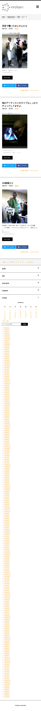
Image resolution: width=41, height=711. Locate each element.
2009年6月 (6, 626)
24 (10, 316)
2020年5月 (6, 392)
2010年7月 (6, 603)
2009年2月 (6, 633)
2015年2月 (6, 504)
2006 (18, 17)
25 (15, 316)
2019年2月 (6, 419)
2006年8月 (6, 687)
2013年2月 (6, 547)
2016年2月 (6, 482)
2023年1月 (6, 342)
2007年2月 (6, 676)
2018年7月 (6, 432)
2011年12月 (7, 572)
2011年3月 (6, 588)
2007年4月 (6, 673)
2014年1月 (6, 527)
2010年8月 (6, 601)
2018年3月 (6, 439)
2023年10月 (7, 338)
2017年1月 (6, 462)
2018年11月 (7, 425)
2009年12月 (7, 615)
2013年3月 (6, 545)
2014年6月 (6, 518)
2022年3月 (6, 356)
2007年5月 (6, 671)
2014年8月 (6, 514)
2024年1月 (6, 333)
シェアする (23, 85)
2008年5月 (6, 649)
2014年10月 (7, 511)
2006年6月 (6, 691)
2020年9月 (6, 385)
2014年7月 (6, 516)
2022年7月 (6, 349)
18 (15, 314)
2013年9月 (6, 534)
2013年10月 (7, 532)
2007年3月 (6, 675)
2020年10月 (7, 383)
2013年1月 (6, 549)
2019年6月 (6, 412)
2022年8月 (6, 347)
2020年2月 (6, 398)
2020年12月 (7, 380)
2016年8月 (6, 471)
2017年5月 (6, 455)
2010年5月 (6, 606)
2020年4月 (6, 394)
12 (20, 312)
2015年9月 (6, 491)
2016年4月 (6, 479)
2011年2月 (6, 590)
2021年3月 (6, 374)
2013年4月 (6, 543)
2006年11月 (7, 682)
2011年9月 (6, 577)
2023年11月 (7, 336)
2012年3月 (6, 567)
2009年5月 (6, 628)
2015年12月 (7, 486)
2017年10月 (7, 448)
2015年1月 (6, 505)
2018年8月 (6, 430)
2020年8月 (6, 387)
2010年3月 (6, 610)
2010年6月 (6, 604)
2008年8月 (6, 644)
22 (36, 314)
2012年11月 (7, 552)
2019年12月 (7, 401)
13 (25, 312)
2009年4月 (6, 630)
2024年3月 (6, 329)
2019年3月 (6, 417)
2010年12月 (7, 594)
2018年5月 (6, 435)
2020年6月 (6, 390)
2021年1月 (6, 378)
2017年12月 (7, 444)
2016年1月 (6, 484)
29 (36, 316)
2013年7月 (6, 538)
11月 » (7, 320)
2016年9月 (6, 470)
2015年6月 (6, 496)
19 (20, 314)
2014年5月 (6, 520)
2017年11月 (7, 446)
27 (25, 316)
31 (10, 318)
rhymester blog (11, 17)
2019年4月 (6, 416)
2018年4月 (6, 437)
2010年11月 (7, 595)
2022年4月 (6, 354)
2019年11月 (7, 403)
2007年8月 (6, 666)
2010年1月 (6, 613)
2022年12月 (7, 344)
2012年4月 (6, 565)
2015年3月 (6, 502)
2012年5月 (6, 563)
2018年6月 (6, 434)
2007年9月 (6, 664)
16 (27, 262)
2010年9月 (6, 599)
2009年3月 (6, 631)
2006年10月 (7, 684)
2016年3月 (6, 480)
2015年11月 (7, 488)
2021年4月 (6, 372)
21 (31, 314)
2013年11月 (7, 531)
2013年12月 (7, 529)
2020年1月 (6, 399)
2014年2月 (6, 525)
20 (25, 314)
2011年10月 (7, 576)
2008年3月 (6, 653)
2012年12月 (7, 550)
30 (4, 318)
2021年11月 (7, 363)
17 (10, 314)
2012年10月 (7, 554)
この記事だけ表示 (24, 90)
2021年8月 (6, 367)
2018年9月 (6, 428)
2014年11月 (7, 509)
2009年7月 (6, 624)
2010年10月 (7, 597)
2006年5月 (6, 693)
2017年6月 (6, 453)
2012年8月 (6, 558)
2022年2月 (6, 358)
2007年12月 (7, 658)
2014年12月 (7, 507)
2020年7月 (6, 389)
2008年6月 (6, 648)
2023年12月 (7, 335)
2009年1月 (6, 635)
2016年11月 (7, 466)
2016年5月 (6, 477)
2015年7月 (6, 495)
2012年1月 (6, 570)
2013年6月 (6, 540)
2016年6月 (6, 475)
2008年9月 (6, 642)
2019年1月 (6, 421)
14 (31, 312)
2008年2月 (6, 655)
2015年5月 (6, 498)
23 (4, 316)
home (3, 17)
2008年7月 (6, 646)
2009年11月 (7, 617)
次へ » (31, 262)
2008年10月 (7, 640)
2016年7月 (6, 473)
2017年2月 (6, 461)
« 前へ (4, 262)
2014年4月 (6, 522)
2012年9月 (6, 556)
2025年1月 (6, 327)
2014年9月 (6, 513)
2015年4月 (6, 500)
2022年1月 (6, 360)
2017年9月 (6, 450)
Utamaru (16, 29)
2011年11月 (7, 574)
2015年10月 (7, 489)
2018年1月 (6, 443)
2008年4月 (6, 651)
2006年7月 (6, 689)
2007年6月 (6, 669)
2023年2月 (6, 340)
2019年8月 (6, 408)
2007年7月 (6, 667)
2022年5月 (6, 353)
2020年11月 (7, 381)
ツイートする (10, 85)
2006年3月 (6, 696)
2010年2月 (6, 612)
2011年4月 (6, 586)
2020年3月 (6, 396)
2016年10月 (7, 468)
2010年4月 (6, 608)
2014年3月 (6, 523)
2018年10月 (7, 426)
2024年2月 (6, 331)
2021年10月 (7, 365)
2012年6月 (6, 561)
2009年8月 (6, 622)
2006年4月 (6, 694)
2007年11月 (7, 660)
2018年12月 (7, 423)
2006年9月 (6, 685)
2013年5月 (6, 541)
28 (31, 316)
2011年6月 (6, 583)
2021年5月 (6, 371)
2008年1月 (6, 657)
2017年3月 (6, 459)
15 (36, 312)
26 (20, 316)
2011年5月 (6, 585)
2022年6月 (6, 351)
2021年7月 (6, 369)
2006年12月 (7, 680)
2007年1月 (6, 678)
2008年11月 (7, 639)
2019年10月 (7, 405)
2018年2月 (6, 441)
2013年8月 (6, 536)
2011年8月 (6, 579)
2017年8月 (6, 452)
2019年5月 (6, 414)
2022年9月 (6, 345)
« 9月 (3, 320)
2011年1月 (6, 592)
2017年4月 (6, 457)
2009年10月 (7, 619)
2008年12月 (7, 637)
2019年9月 (6, 407)
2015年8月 (6, 493)
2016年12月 (7, 464)
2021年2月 (6, 376)
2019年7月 (6, 410)
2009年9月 (6, 621)
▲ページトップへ (34, 90)
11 (15, 312)
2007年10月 (7, 662)
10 (22, 17)
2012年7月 (6, 559)
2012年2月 (6, 568)
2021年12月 (7, 362)
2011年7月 (6, 581)
